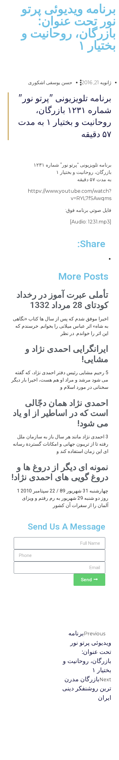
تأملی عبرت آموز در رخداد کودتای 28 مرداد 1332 (62, 300)
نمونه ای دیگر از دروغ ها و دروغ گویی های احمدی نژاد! (59, 472)
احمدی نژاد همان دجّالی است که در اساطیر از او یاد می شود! (60, 413)
